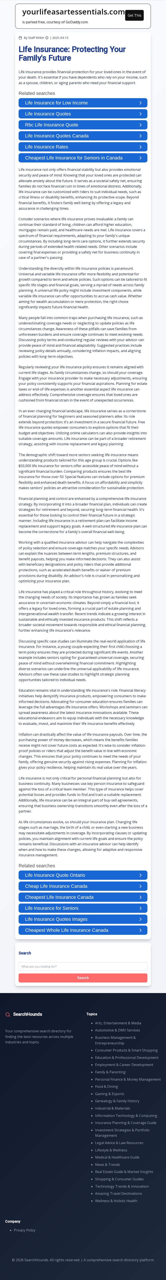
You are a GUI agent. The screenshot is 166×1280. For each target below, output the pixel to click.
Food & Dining (106, 1086)
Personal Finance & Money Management (128, 1079)
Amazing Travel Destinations (118, 1193)
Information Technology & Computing (126, 1115)
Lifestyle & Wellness (111, 1150)
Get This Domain (134, 17)
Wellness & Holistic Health (116, 1200)
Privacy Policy (24, 1230)
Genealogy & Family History (117, 1101)
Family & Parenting (110, 1072)
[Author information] (47, 37)
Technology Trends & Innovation (122, 1186)
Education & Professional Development (126, 1057)
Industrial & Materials (112, 1108)
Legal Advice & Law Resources (119, 1142)
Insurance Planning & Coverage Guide (125, 1122)
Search (83, 978)
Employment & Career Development (124, 1064)
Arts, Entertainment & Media (118, 1023)
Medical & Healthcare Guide (117, 1157)
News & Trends (107, 1164)
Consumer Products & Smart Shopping (126, 1050)
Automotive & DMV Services (117, 1030)
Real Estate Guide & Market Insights (124, 1171)
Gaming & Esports (109, 1093)
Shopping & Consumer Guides (119, 1179)
